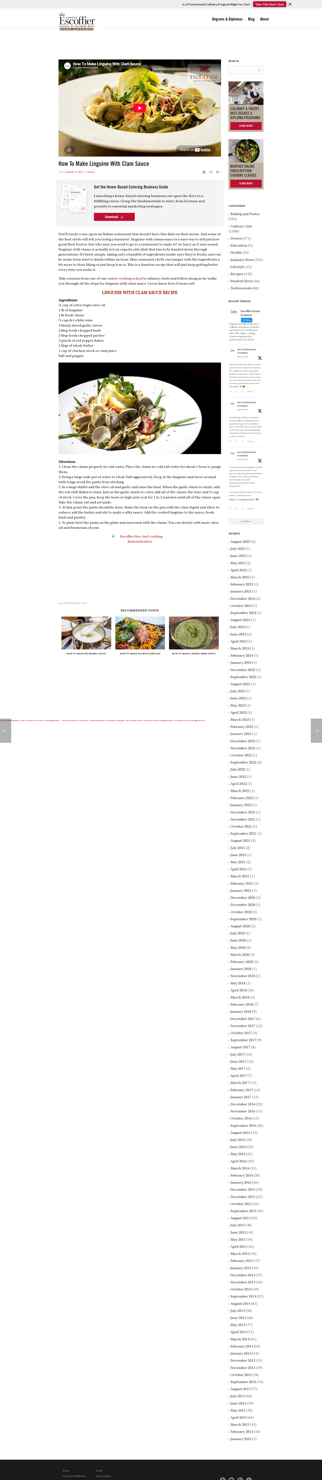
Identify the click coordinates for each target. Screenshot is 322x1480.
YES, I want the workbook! (189, 768)
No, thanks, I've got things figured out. (188, 779)
